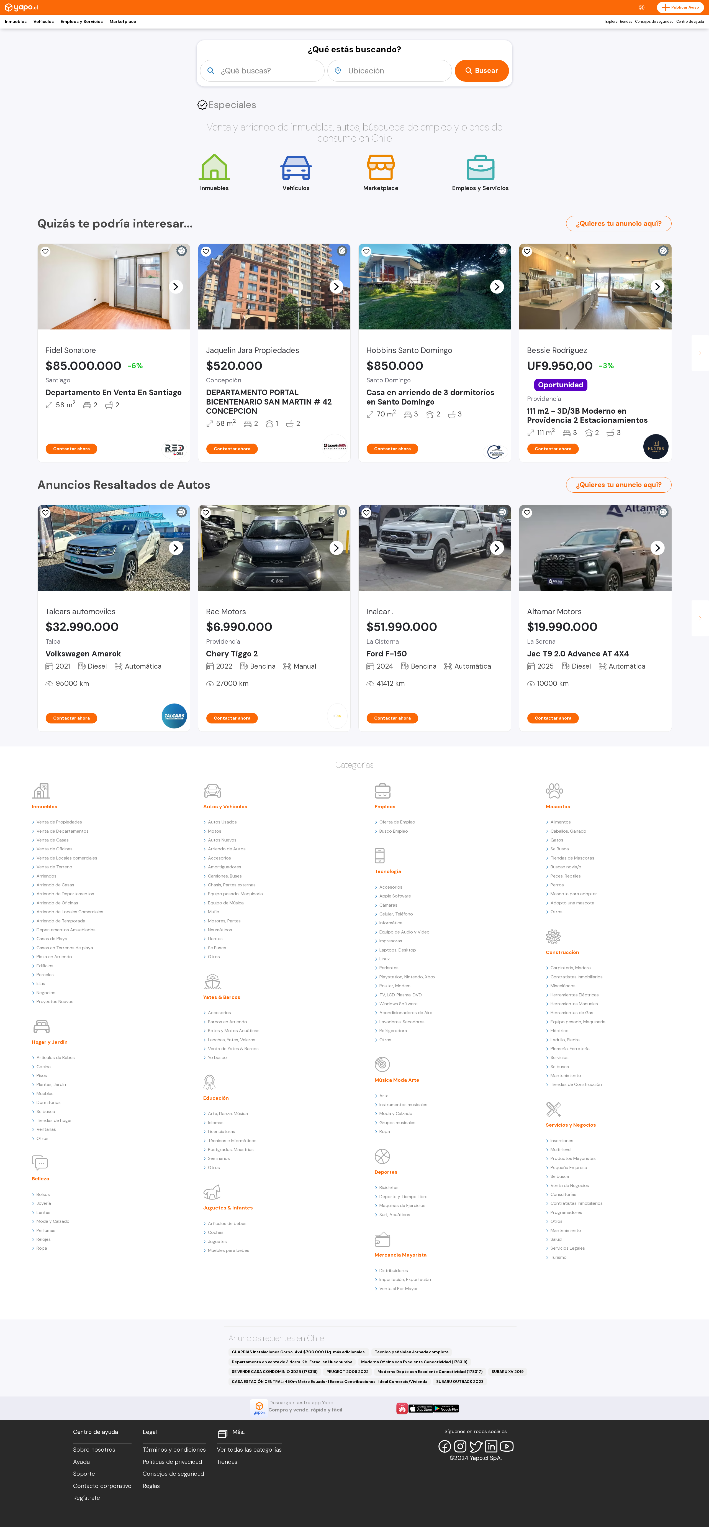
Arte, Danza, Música (228, 1113)
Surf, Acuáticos (394, 1214)
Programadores (566, 1212)
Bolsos (43, 1194)
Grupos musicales (397, 1123)
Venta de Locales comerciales (67, 858)
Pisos (42, 1075)
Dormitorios (49, 1102)
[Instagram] (460, 1446)
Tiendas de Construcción (576, 1084)
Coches (216, 1232)
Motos (214, 831)
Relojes (44, 1239)
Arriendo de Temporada (61, 921)
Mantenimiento (566, 1075)
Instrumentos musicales (403, 1104)
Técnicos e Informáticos (232, 1141)
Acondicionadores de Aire (405, 1013)
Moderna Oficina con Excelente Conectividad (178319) (414, 1361)
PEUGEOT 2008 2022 (348, 1371)
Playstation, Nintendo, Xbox (407, 977)
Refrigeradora (393, 1031)
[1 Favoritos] (527, 252)
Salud (556, 1239)
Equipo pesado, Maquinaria (235, 894)
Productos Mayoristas (573, 1158)
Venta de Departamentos (63, 831)
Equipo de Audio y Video (404, 932)
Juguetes (217, 1241)
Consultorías (563, 1194)
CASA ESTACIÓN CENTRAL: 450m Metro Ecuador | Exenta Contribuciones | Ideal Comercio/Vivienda (329, 1381)
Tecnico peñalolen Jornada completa (411, 1351)
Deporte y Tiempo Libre (403, 1196)
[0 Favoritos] (45, 513)
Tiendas (227, 1462)
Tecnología (388, 871)
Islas (41, 983)
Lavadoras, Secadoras (402, 1022)
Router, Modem (394, 986)
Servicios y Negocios (571, 1125)
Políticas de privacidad (172, 1462)
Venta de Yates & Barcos (233, 1049)
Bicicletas (389, 1187)
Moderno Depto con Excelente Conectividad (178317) (430, 1371)
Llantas (215, 939)
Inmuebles (16, 21)
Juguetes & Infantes (228, 1207)
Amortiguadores (224, 867)
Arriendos (46, 876)
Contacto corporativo (102, 1486)
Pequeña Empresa (569, 1167)
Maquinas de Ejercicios (402, 1205)
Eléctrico (560, 1031)
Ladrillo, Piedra (565, 1040)
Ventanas (46, 1129)
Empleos (385, 806)
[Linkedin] (491, 1446)
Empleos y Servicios (82, 21)
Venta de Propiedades (59, 822)
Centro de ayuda (690, 21)
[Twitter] (476, 1446)
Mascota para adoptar (574, 894)
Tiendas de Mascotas (572, 858)
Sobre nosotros (94, 1450)
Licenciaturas (221, 1131)
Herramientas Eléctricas (575, 995)
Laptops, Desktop (397, 950)
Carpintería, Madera (571, 968)
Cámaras (388, 905)
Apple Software (395, 896)
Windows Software (398, 1004)
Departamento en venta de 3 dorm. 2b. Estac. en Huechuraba (292, 1361)
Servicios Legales (568, 1248)
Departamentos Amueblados (66, 930)
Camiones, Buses (225, 876)
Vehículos (44, 21)
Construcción (562, 952)
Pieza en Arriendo (54, 957)
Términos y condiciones (174, 1450)
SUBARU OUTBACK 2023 (460, 1381)
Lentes (43, 1212)
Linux (384, 959)
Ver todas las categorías (249, 1450)
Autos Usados (222, 822)
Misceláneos (563, 986)
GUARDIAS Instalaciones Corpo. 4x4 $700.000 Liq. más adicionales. (299, 1351)
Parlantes (389, 968)
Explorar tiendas (618, 21)
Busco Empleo (393, 831)
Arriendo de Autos (227, 849)
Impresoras (390, 941)
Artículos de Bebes (56, 1057)
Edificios (45, 966)
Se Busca (217, 948)
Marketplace (123, 21)
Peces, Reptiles (566, 876)
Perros (557, 885)
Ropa (42, 1248)
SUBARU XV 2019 (508, 1371)
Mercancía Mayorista (401, 1255)
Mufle (213, 912)
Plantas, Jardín (51, 1084)
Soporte (84, 1474)
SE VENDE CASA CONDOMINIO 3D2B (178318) (275, 1371)
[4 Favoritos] (45, 252)
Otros (42, 1138)
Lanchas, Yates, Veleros (231, 1040)
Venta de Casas (53, 840)
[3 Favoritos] (366, 252)
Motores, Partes (224, 921)
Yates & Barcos (221, 997)
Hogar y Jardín (50, 1042)
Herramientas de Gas (572, 1013)
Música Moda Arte (397, 1080)
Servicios (560, 1057)
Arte (384, 1096)
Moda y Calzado (53, 1221)
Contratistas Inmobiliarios (577, 977)
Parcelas (45, 975)
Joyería (44, 1203)
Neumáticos (220, 930)
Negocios (46, 993)
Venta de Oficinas (55, 849)
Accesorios (219, 858)
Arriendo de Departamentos (65, 894)
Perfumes (46, 1230)
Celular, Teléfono (396, 914)
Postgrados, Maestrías (231, 1149)
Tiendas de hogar (54, 1120)
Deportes (386, 1172)
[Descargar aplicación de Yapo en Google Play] (446, 1409)
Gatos (557, 840)
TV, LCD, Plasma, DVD (400, 995)
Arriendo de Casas (55, 885)
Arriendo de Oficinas (57, 903)
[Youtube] (507, 1446)
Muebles (45, 1093)
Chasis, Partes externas (232, 885)
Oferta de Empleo (397, 822)
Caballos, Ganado (568, 831)
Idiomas (216, 1123)
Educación (216, 1098)
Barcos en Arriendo (227, 1022)
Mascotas (558, 806)
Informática (390, 923)
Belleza (40, 1178)
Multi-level (561, 1149)
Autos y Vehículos (225, 806)
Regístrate (86, 1498)
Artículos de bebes (227, 1223)
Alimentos (561, 822)
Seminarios (219, 1158)
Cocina (44, 1067)
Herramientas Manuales (574, 1004)
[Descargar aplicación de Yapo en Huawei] (402, 1408)
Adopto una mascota (572, 903)
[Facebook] (445, 1446)
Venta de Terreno (54, 867)
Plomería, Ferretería (570, 1049)
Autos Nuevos (222, 840)
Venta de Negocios (570, 1185)
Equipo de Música (226, 903)
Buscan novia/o (566, 867)
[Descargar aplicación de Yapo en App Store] (421, 1409)
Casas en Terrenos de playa (65, 948)
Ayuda (81, 1462)
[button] (176, 286)
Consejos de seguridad (654, 21)
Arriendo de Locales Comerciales (70, 912)
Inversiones (562, 1141)
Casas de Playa (52, 939)
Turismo (559, 1257)
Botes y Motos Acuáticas (234, 1031)
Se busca (46, 1111)
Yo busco (217, 1057)
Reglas (151, 1486)
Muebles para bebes (228, 1250)
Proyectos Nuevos (55, 1001)
